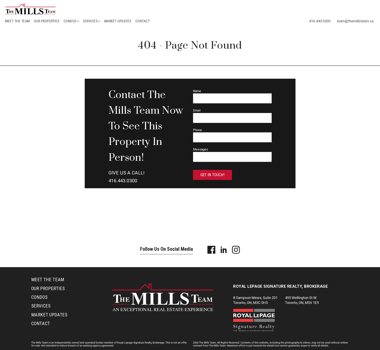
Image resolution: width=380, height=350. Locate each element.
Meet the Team (17, 21)
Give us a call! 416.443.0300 (126, 177)
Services (41, 306)
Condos (39, 297)
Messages (200, 149)
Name (197, 91)
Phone (197, 130)
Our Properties (47, 21)
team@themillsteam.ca (355, 21)
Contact (142, 21)
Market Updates (117, 21)
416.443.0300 (320, 21)
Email (196, 110)
